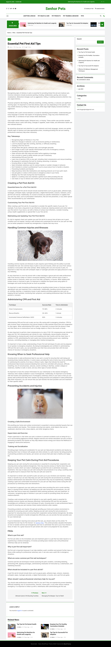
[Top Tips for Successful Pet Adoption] (45, 25)
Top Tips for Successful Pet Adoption (84, 1)
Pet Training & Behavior (70, 16)
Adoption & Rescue (29, 16)
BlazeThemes (67, 644)
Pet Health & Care (43, 16)
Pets (82, 16)
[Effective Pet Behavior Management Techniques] (76, 25)
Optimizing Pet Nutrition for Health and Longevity (25, 23)
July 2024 (80, 89)
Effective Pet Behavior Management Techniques (95, 23)
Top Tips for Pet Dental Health (26, 624)
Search (79, 39)
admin (11, 47)
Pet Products (56, 16)
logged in (19, 610)
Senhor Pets (55, 8)
